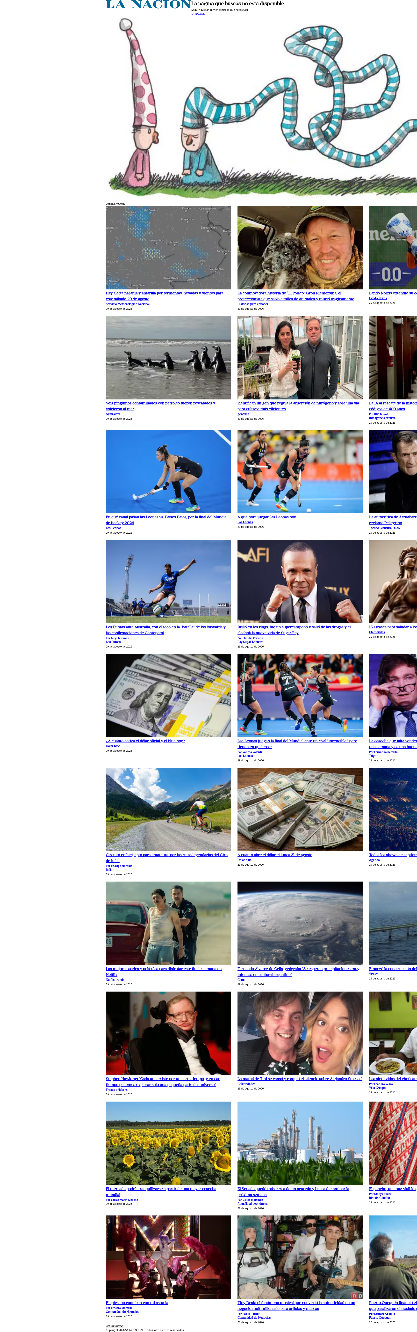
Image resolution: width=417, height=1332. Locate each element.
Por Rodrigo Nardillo (119, 866)
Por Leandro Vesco (381, 1084)
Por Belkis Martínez (250, 1200)
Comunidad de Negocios (122, 1312)
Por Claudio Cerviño (250, 638)
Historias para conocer (252, 304)
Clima (241, 980)
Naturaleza (113, 414)
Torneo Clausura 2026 (384, 528)
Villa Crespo (377, 1088)
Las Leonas (113, 528)
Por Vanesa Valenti (249, 752)
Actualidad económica (252, 1204)
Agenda (374, 860)
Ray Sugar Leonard (250, 642)
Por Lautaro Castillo (382, 1314)
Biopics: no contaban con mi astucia (137, 1303)
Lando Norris (378, 298)
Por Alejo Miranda (117, 638)
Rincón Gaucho (379, 1198)
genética (243, 414)
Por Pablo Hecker (248, 1314)
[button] (168, 248)
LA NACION (198, 13)
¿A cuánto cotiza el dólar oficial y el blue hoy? (145, 741)
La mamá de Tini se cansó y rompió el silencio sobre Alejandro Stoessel (299, 1079)
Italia (109, 870)
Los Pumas (113, 642)
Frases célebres (117, 1090)
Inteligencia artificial (382, 418)
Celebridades (246, 1084)
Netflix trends (115, 980)
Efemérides (377, 632)
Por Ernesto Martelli (119, 1308)
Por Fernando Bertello (383, 752)
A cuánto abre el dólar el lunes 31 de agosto (274, 855)
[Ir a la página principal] (148, 7)
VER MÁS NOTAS (114, 1326)
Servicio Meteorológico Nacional (128, 304)
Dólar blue (113, 746)
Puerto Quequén (380, 1317)
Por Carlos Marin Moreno (122, 1200)
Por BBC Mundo (379, 414)
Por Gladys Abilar (380, 1194)
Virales (373, 974)
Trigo (372, 756)
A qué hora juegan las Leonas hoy (266, 517)
